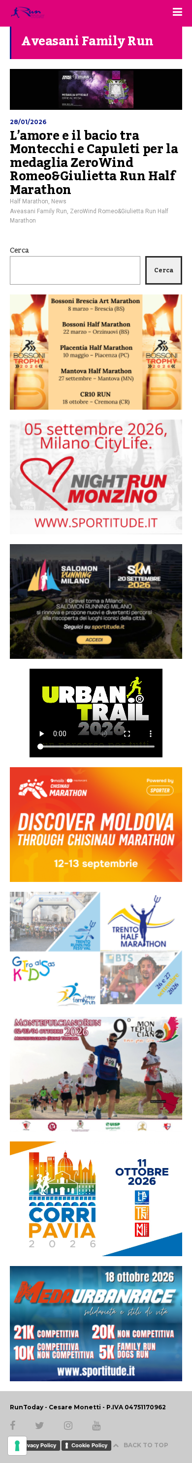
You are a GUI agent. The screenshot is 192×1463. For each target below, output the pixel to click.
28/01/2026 (28, 122)
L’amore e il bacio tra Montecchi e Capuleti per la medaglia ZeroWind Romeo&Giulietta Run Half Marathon (94, 163)
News (58, 201)
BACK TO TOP (146, 1445)
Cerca (19, 251)
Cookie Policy (89, 1445)
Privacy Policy (38, 1445)
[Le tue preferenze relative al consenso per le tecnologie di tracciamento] (17, 1445)
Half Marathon (29, 201)
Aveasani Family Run (38, 211)
